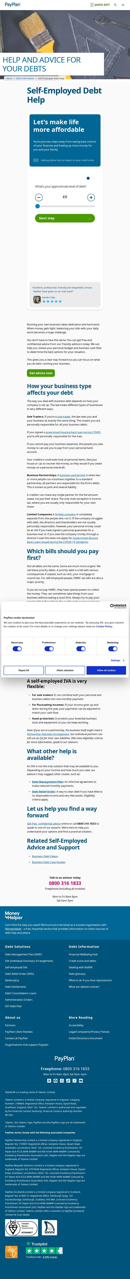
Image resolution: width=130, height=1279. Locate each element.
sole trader (63, 416)
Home (9, 78)
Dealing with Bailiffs (81, 967)
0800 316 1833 (76, 1068)
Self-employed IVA (16, 967)
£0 (65, 196)
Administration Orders (18, 999)
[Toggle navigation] (123, 5)
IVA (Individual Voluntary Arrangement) (29, 961)
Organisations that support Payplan (26, 1044)
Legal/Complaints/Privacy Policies (89, 1031)
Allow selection (65, 670)
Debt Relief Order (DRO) (19, 974)
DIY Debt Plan (13, 1006)
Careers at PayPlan (16, 1038)
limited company (65, 514)
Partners (10, 1025)
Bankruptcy (12, 980)
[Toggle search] (115, 5)
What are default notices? (84, 986)
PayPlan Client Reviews (19, 1031)
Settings (115, 660)
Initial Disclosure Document (85, 1038)
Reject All (24, 670)
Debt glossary (77, 974)
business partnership (72, 475)
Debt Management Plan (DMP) (23, 954)
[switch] (49, 648)
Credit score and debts (82, 961)
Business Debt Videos (45, 856)
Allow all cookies (106, 670)
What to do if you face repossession (90, 980)
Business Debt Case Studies (48, 862)
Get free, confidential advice (44, 823)
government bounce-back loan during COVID (73, 432)
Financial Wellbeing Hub (83, 954)
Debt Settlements (15, 986)
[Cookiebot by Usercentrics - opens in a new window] (112, 606)
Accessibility (76, 1025)
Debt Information (25, 78)
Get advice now (40, 373)
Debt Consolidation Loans (20, 993)
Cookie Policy (104, 626)
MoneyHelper (13, 929)
